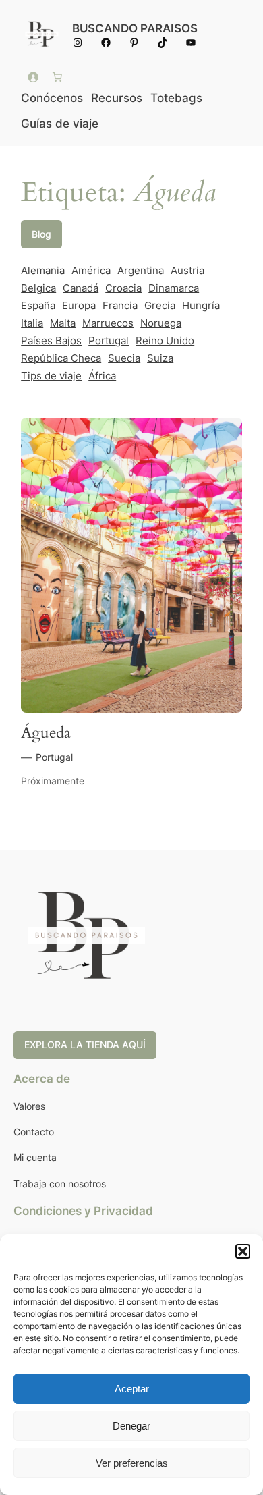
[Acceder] (33, 77)
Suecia (124, 358)
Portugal (108, 341)
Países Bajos (51, 341)
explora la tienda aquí (85, 1044)
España (38, 306)
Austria (187, 271)
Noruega (160, 323)
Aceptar (132, 1388)
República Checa (61, 358)
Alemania (43, 271)
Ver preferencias (132, 1463)
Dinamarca (173, 288)
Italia (32, 323)
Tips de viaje (51, 376)
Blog (41, 234)
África (102, 376)
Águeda (46, 733)
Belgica (38, 288)
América (91, 271)
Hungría (201, 306)
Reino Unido (165, 341)
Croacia (123, 288)
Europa (79, 306)
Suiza (160, 358)
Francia (120, 306)
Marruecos (108, 323)
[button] (243, 1251)
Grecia (159, 306)
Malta (63, 323)
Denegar (131, 1426)
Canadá (80, 288)
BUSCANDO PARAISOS (135, 28)
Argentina (140, 271)
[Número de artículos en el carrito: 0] (57, 77)
